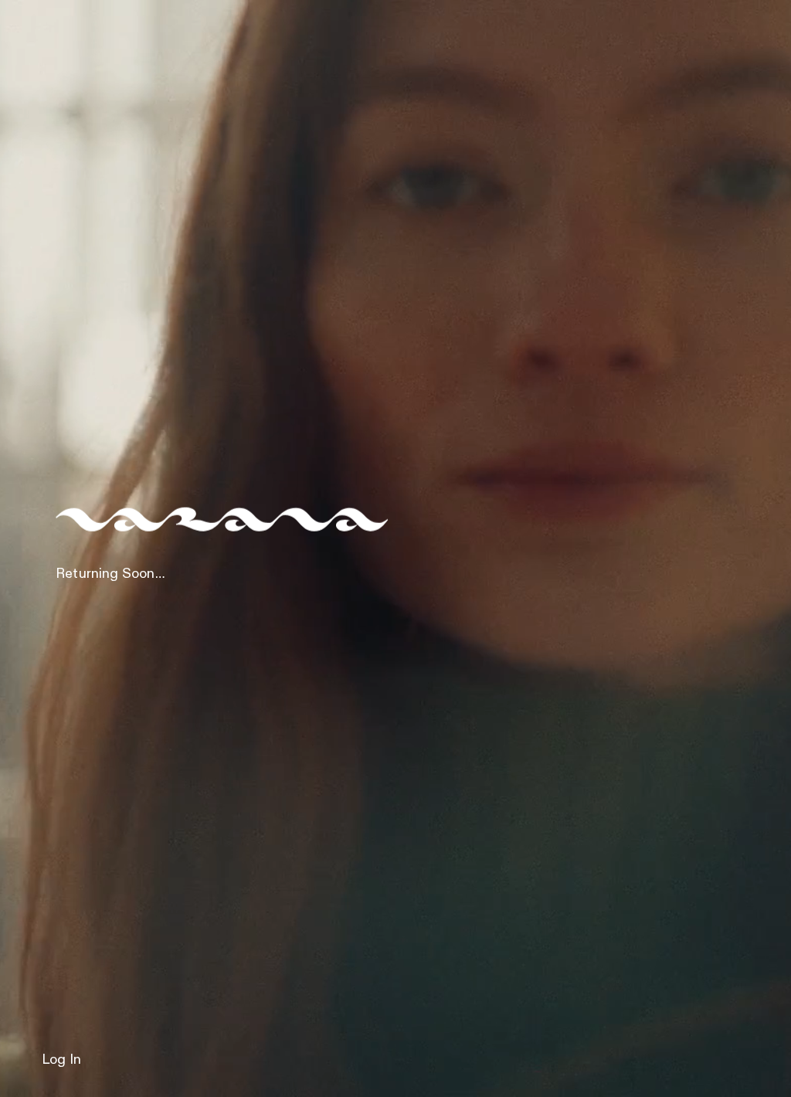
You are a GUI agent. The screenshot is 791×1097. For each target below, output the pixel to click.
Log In (61, 1060)
